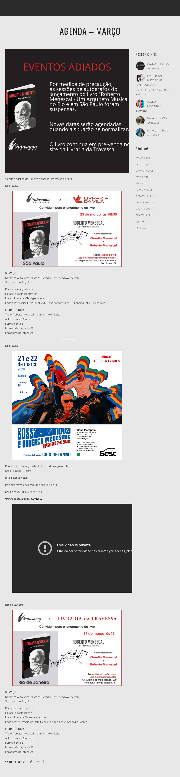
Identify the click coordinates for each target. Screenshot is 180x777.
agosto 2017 (143, 221)
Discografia (59, 23)
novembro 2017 (145, 202)
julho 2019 (142, 164)
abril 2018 (141, 183)
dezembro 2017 (145, 196)
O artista (39, 23)
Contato (154, 23)
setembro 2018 (144, 170)
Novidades (135, 23)
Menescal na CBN (157, 118)
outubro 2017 (143, 208)
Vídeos (93, 23)
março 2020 (143, 158)
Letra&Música (113, 23)
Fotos (78, 23)
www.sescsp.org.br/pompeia (23, 499)
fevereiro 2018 (144, 189)
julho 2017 (141, 227)
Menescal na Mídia (157, 130)
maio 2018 (142, 177)
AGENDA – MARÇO (158, 63)
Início (23, 23)
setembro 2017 (144, 215)
